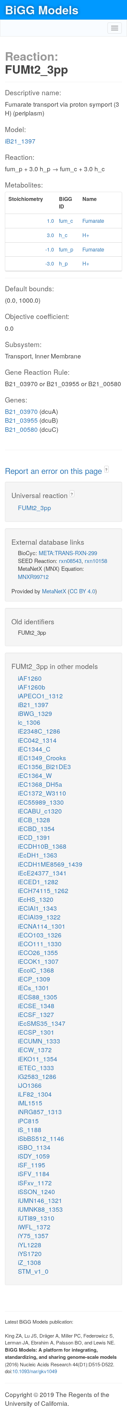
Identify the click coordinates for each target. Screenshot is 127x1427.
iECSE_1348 (36, 1005)
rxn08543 (70, 560)
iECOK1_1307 (38, 961)
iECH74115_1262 (43, 890)
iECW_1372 (35, 1049)
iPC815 (28, 1120)
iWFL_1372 (34, 1226)
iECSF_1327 (36, 1014)
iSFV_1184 (33, 1173)
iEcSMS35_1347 (41, 1023)
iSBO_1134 (34, 1147)
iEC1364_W (35, 775)
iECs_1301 (33, 987)
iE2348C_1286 (39, 730)
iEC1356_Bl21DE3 (44, 766)
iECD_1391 (34, 837)
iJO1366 (30, 1085)
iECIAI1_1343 (37, 907)
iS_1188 (29, 1129)
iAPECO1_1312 (40, 695)
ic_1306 (29, 722)
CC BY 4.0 (82, 591)
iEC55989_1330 (41, 801)
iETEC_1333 (36, 1067)
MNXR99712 (33, 576)
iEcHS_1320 (35, 899)
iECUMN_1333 (39, 1040)
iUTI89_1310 (36, 1217)
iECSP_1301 (36, 1031)
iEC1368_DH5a (40, 784)
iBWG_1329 (35, 713)
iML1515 (30, 1102)
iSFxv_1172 (35, 1182)
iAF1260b (31, 686)
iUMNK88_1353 (40, 1209)
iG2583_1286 (37, 1076)
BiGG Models (41, 9)
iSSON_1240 (36, 1191)
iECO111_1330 (40, 943)
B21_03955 (21, 420)
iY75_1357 (33, 1235)
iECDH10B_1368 (42, 846)
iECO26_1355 (38, 952)
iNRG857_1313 (40, 1111)
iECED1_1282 (38, 881)
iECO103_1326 (40, 934)
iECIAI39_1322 (39, 916)
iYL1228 (29, 1244)
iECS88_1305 (37, 996)
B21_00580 (21, 429)
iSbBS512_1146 (41, 1138)
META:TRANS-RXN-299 (68, 553)
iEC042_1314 (37, 740)
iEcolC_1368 (36, 969)
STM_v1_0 (33, 1271)
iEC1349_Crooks (42, 757)
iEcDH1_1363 (37, 854)
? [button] (106, 469)
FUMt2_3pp (34, 507)
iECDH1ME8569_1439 (50, 863)
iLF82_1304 (35, 1093)
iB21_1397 (20, 140)
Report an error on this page (54, 470)
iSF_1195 (31, 1164)
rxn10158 (96, 560)
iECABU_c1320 (40, 810)
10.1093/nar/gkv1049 (34, 1371)
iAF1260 (30, 678)
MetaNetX (54, 591)
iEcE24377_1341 (42, 872)
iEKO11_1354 (37, 1058)
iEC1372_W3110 (42, 792)
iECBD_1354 (36, 828)
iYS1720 (30, 1253)
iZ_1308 (29, 1262)
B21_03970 (21, 411)
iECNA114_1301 (41, 925)
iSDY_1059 (34, 1155)
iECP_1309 (34, 978)
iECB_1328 (34, 819)
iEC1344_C (34, 748)
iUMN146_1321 (40, 1200)
